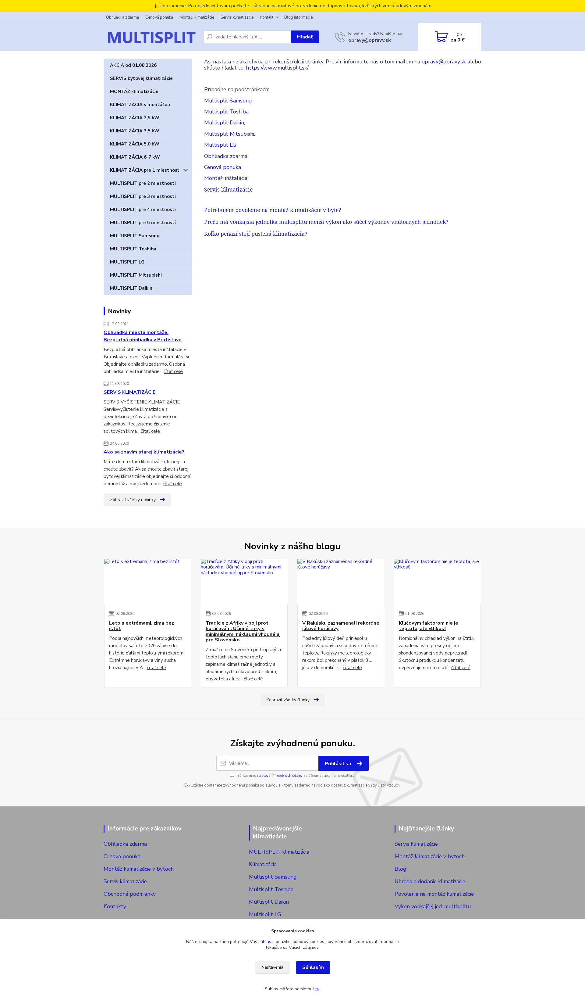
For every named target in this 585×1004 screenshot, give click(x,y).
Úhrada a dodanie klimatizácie (430, 881)
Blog (400, 869)
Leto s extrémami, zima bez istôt (141, 626)
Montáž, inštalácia (225, 178)
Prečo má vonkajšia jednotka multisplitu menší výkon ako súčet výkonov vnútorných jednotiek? (326, 221)
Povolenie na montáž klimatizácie (434, 894)
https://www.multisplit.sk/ (277, 67)
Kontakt (266, 17)
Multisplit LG (220, 145)
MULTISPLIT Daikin (131, 288)
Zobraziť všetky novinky (133, 500)
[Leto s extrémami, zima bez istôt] (147, 581)
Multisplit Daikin (224, 122)
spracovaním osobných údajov (280, 775)
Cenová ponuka (159, 17)
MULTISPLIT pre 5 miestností (143, 223)
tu (317, 989)
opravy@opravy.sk (369, 40)
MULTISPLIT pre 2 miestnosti (143, 183)
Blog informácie (298, 17)
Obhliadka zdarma (122, 17)
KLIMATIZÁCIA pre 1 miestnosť (144, 170)
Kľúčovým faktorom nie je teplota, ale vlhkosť (428, 626)
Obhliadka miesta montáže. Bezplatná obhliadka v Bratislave (143, 336)
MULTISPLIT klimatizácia (279, 851)
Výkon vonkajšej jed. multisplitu (433, 906)
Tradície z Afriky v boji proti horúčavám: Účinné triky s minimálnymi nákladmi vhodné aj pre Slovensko (243, 631)
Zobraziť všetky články (288, 700)
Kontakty (115, 906)
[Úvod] (151, 37)
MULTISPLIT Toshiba (133, 249)
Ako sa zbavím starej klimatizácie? (144, 452)
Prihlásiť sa (338, 763)
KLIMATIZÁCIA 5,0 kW (134, 144)
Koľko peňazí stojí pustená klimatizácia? (255, 233)
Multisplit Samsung (228, 100)
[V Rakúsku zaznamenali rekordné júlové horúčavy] (340, 581)
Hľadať (305, 37)
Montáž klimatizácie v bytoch (139, 869)
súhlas (264, 942)
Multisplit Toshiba (226, 111)
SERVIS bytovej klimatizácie (141, 78)
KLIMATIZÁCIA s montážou (140, 105)
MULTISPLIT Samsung (135, 236)
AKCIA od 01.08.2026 (133, 65)
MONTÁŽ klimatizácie (134, 91)
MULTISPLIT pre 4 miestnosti (143, 209)
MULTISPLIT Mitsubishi (136, 275)
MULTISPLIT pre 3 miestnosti (143, 196)
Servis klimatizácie (237, 17)
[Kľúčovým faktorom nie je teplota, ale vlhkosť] (437, 581)
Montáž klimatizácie (196, 17)
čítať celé (173, 371)
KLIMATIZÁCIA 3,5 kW (134, 131)
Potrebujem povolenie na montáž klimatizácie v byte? (272, 209)
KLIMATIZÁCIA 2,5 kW (134, 118)
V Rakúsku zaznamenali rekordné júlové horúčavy (340, 626)
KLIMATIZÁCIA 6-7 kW (135, 157)
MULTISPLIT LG (127, 262)
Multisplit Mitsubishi (229, 134)
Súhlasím (313, 967)
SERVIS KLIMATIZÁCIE (129, 392)
